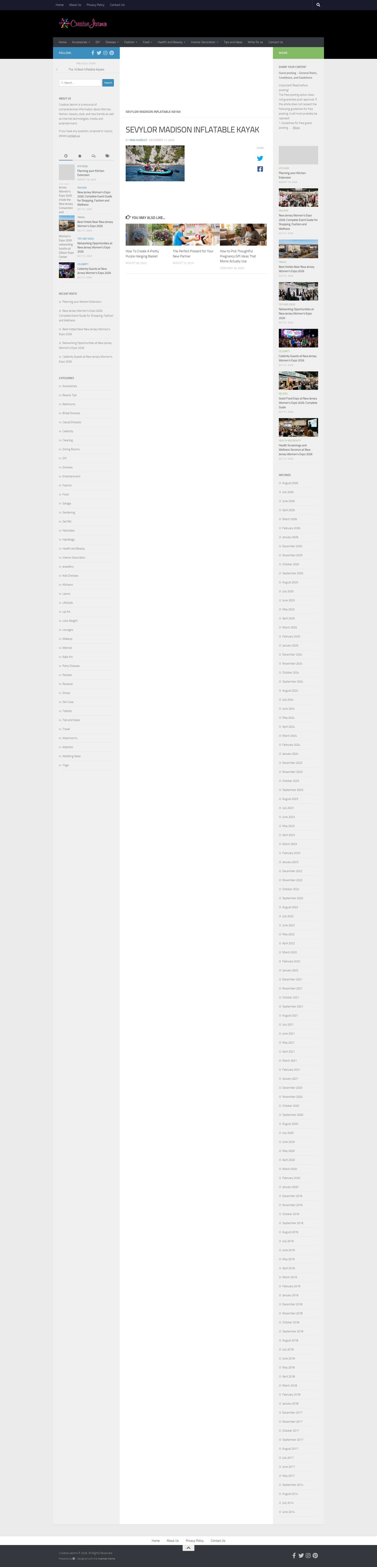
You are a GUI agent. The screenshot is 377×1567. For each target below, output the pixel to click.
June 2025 (288, 600)
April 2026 (288, 510)
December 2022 (292, 871)
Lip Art (66, 611)
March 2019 (289, 1277)
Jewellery (68, 566)
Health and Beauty (170, 42)
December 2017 (292, 1412)
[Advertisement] (196, 76)
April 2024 (288, 726)
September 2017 (292, 1439)
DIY (98, 42)
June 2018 (288, 1358)
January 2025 (290, 645)
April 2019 (288, 1268)
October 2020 (290, 1106)
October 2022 (290, 889)
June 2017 (288, 1467)
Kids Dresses (70, 575)
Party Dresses (71, 666)
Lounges (67, 630)
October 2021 (290, 997)
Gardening (68, 512)
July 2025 (288, 591)
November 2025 (292, 555)
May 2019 (288, 1259)
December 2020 (292, 1087)
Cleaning (67, 440)
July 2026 (288, 492)
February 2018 (291, 1394)
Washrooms (69, 738)
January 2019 (290, 1295)
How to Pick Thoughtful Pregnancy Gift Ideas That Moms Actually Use (238, 256)
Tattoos (67, 711)
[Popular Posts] (79, 156)
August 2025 (290, 582)
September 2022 (292, 898)
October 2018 (290, 1322)
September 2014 (292, 1485)
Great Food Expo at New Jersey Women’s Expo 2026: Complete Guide (298, 403)
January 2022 (290, 970)
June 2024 (288, 708)
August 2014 (290, 1494)
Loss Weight (70, 621)
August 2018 (290, 1340)
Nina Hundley (138, 140)
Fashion (129, 42)
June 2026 (288, 501)
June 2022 (288, 925)
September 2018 (292, 1331)
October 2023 (290, 781)
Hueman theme (106, 1558)
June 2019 (288, 1250)
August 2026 (290, 483)
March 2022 (289, 952)
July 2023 (288, 808)
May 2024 (288, 717)
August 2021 (290, 1015)
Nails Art (67, 657)
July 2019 (288, 1241)
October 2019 (290, 1214)
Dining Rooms (71, 449)
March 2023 (289, 844)
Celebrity (82, 264)
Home (60, 5)
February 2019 (291, 1286)
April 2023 (288, 835)
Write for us (255, 42)
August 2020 (290, 1124)
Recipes (67, 675)
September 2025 (292, 573)
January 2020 (290, 1187)
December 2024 (292, 654)
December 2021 (292, 979)
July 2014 (288, 1503)
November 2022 (292, 880)
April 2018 (288, 1376)
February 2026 (291, 528)
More (296, 127)
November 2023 (292, 772)
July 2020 (288, 1133)
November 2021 (292, 988)
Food (146, 42)
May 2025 (288, 609)
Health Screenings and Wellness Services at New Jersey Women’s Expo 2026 (295, 450)
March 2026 (289, 519)
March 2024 (289, 735)
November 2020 (292, 1096)
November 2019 (292, 1205)
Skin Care (68, 702)
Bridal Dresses (71, 413)
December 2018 (292, 1304)
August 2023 (290, 799)
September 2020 (292, 1115)
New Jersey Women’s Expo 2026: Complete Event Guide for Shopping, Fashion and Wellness (86, 315)
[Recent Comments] (93, 156)
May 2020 (288, 1151)
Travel (81, 217)
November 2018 (292, 1313)
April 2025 (288, 618)
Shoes (66, 693)
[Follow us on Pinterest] (111, 52)
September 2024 (292, 681)
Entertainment (71, 476)
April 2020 (288, 1160)
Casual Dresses (71, 422)
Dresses (111, 42)
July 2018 (288, 1349)
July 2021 (288, 1024)
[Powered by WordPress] (73, 1558)
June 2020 (288, 1142)
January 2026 (290, 537)
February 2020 (291, 1178)
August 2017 (290, 1448)
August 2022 (290, 907)
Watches (67, 747)
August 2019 (290, 1232)
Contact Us (117, 5)
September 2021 (292, 1006)
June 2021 (288, 1033)
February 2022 (291, 961)
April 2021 (288, 1051)
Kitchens (82, 166)
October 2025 (290, 564)
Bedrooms (68, 404)
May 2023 (288, 826)
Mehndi (67, 648)
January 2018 (290, 1403)
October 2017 (290, 1430)
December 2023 (292, 763)
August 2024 (290, 690)
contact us (74, 136)
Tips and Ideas (233, 42)
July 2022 (288, 916)
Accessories (79, 42)
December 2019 (292, 1196)
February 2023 (291, 853)
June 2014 (288, 1512)
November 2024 (292, 663)
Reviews (67, 684)
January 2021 (290, 1078)
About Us (75, 5)
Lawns (66, 593)
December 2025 (292, 546)
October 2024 (290, 672)
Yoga (65, 765)
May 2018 (288, 1367)
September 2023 (292, 790)
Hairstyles (68, 530)
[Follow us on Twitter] (99, 52)
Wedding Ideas (71, 756)
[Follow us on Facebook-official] (92, 52)
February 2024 (291, 745)
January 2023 (290, 862)
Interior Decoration (203, 42)
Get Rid (66, 521)
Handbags (68, 539)
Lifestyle (67, 602)
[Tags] (107, 156)
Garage (66, 503)
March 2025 (289, 627)
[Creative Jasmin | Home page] (83, 23)
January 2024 (290, 754)
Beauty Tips (69, 395)
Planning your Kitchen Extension (82, 302)
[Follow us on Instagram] (105, 52)
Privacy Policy (95, 5)
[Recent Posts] (66, 156)
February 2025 (291, 636)
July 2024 (288, 699)
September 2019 (292, 1223)
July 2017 (288, 1457)
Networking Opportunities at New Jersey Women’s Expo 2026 (94, 247)
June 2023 (288, 817)
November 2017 (292, 1421)
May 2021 (288, 1042)
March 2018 (289, 1385)
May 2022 (288, 934)
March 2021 (289, 1060)
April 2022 (288, 943)
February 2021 (291, 1069)
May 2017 (288, 1476)
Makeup (67, 639)
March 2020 (289, 1169)
